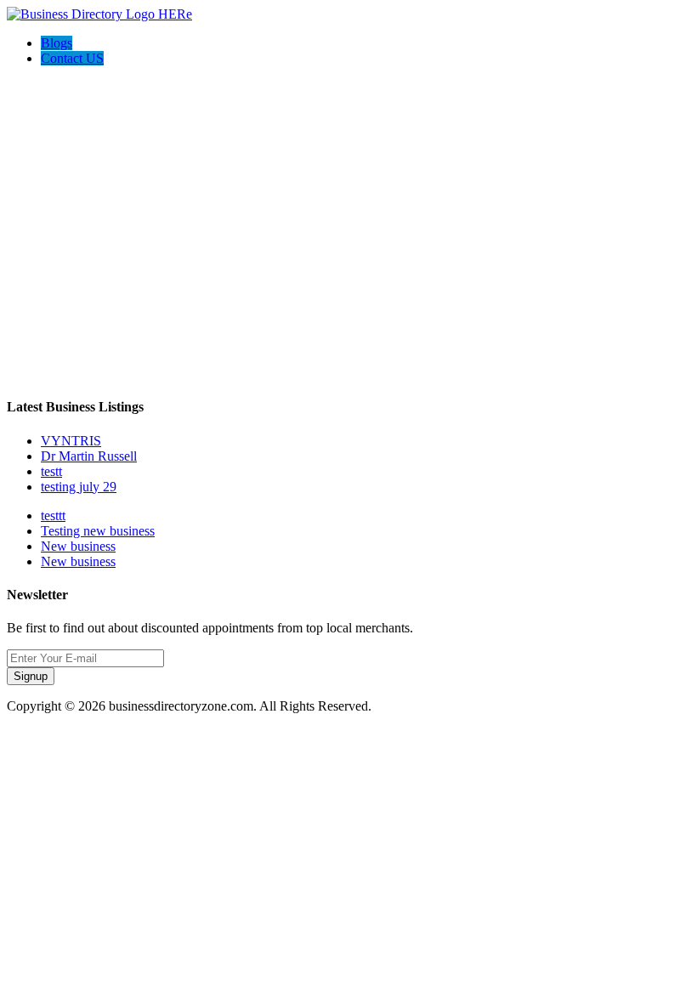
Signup (31, 676)
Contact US (72, 58)
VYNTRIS (71, 441)
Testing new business (98, 531)
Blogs (56, 43)
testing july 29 (78, 486)
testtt (53, 515)
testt (51, 471)
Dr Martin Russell (89, 456)
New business (78, 546)
